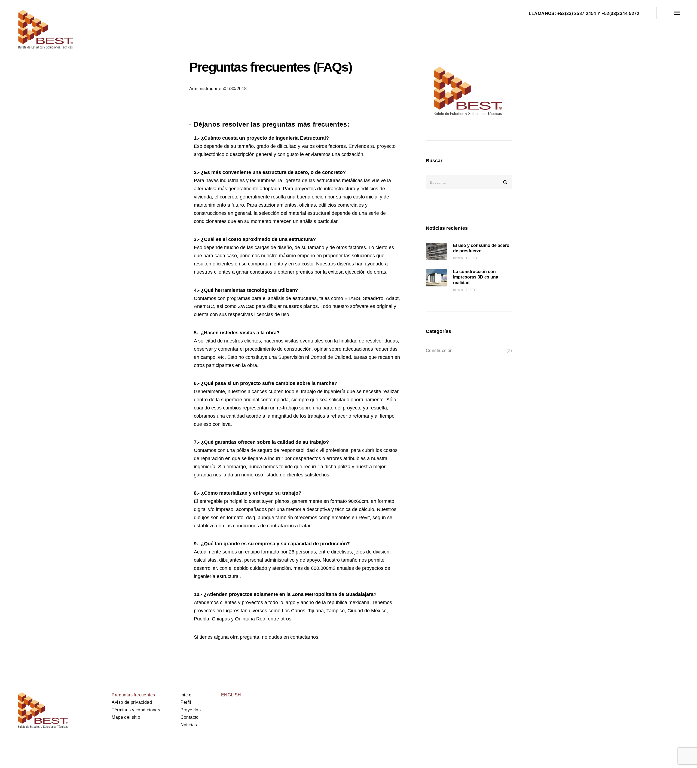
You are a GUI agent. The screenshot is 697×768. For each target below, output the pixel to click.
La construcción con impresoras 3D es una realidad (475, 277)
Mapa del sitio (126, 717)
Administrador (203, 88)
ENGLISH (231, 695)
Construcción (439, 350)
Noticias (189, 725)
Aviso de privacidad (132, 702)
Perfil (186, 702)
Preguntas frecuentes (133, 695)
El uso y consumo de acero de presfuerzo (481, 248)
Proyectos (191, 710)
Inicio (186, 695)
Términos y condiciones (136, 710)
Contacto (190, 717)
